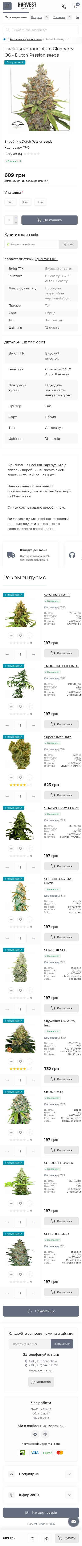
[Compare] (30, 635)
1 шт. (10, 202)
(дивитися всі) (46, 259)
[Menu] (7, 6)
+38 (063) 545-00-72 (43, 1365)
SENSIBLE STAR (56, 1234)
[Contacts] (64, 6)
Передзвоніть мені (41, 1370)
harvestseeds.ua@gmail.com (41, 1443)
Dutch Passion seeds (37, 141)
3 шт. (25, 202)
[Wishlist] (20, 635)
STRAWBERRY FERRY (61, 808)
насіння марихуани (45, 465)
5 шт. (40, 202)
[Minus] (16, 222)
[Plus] (16, 217)
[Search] (7, 30)
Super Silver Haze (57, 737)
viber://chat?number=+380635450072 (45, 1434)
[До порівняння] (46, 1538)
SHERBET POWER (58, 1163)
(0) (20, 153)
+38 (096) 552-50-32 (43, 1361)
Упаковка (13, 192)
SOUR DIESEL (55, 950)
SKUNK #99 (53, 1092)
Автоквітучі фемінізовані (26, 39)
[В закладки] (32, 1538)
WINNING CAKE (57, 595)
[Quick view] (11, 635)
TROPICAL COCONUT (61, 666)
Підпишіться (62, 1343)
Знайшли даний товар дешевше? (26, 180)
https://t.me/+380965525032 (35, 1434)
